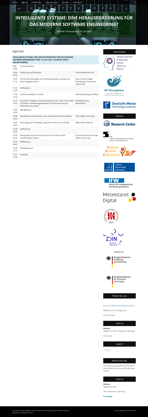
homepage (107, 336)
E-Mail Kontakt (109, 315)
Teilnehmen (36, 2)
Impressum (77, 2)
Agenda (25, 2)
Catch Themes (131, 410)
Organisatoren (52, 2)
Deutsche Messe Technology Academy (118, 305)
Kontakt (65, 2)
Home (14, 2)
